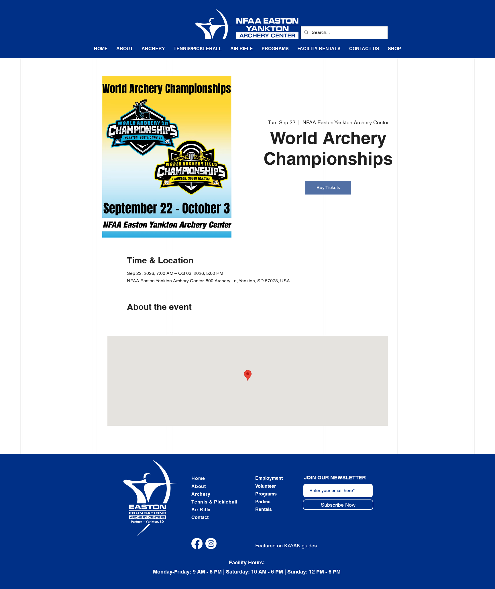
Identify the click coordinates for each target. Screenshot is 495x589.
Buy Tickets (328, 187)
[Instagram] (211, 543)
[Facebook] (197, 543)
